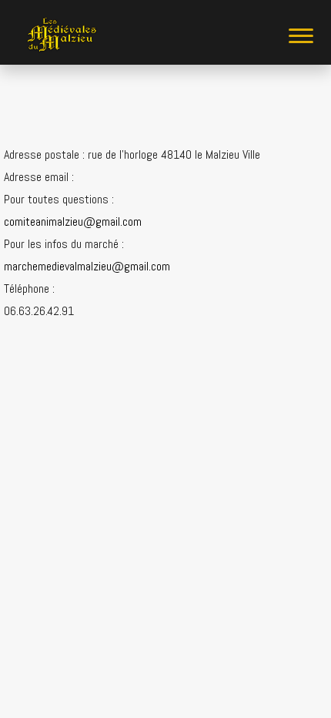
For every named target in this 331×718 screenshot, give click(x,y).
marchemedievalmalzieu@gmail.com (87, 266)
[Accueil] (61, 35)
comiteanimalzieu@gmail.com (73, 221)
